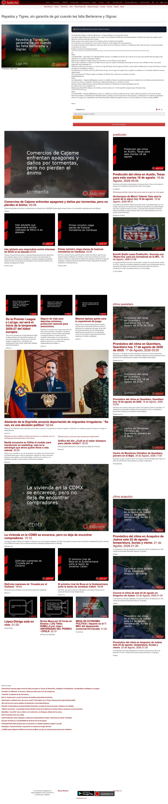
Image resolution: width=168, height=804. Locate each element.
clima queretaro (123, 304)
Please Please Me (80, 7)
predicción (119, 134)
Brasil (122, 7)
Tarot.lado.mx (117, 791)
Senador (109, 7)
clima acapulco (123, 496)
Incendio (102, 7)
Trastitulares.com (81, 798)
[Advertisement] (56, 281)
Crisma (56, 7)
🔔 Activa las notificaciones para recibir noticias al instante (91, 29)
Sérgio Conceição (92, 7)
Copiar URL (77, 117)
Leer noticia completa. (119, 124)
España (116, 7)
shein (71, 7)
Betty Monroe (48, 7)
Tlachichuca (64, 7)
